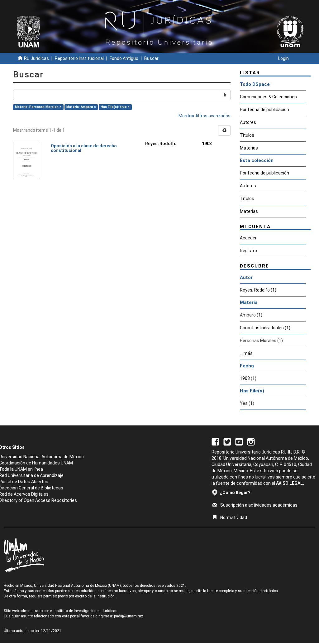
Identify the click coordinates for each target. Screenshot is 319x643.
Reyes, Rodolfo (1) (258, 289)
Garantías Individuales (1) (265, 327)
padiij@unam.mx (128, 616)
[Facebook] (215, 441)
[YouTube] (239, 441)
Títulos (247, 135)
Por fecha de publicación (264, 109)
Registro (248, 250)
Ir (225, 94)
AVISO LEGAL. (290, 483)
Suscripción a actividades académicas (259, 505)
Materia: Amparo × (81, 107)
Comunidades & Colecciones (268, 96)
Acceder (248, 237)
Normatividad (233, 517)
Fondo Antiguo (124, 58)
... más (246, 353)
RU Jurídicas (36, 58)
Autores (248, 122)
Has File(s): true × (115, 107)
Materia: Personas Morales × (38, 107)
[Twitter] (227, 441)
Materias (249, 147)
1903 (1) (248, 378)
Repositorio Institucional (79, 58)
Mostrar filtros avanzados (205, 115)
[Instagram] (251, 441)
